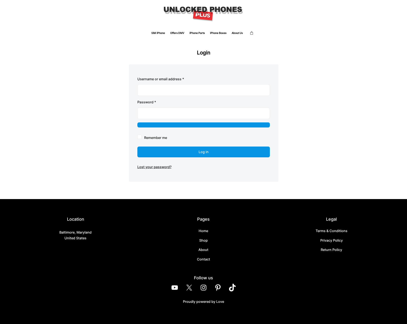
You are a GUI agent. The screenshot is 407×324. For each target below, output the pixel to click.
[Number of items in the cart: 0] (251, 33)
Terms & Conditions (331, 231)
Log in (204, 152)
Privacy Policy (331, 240)
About (203, 250)
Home (203, 231)
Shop (203, 240)
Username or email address (167, 79)
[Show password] (203, 124)
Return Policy (331, 250)
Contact (203, 259)
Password (153, 102)
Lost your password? (154, 167)
